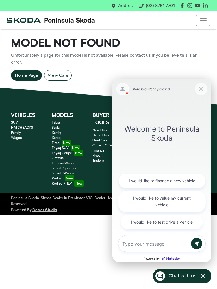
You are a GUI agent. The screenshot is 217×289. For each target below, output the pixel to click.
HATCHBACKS (22, 128)
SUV (14, 122)
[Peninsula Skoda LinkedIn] (206, 5)
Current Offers (103, 145)
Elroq (56, 143)
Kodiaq (57, 178)
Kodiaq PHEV (62, 183)
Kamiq (56, 133)
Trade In (98, 161)
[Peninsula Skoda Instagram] (191, 5)
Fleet (96, 155)
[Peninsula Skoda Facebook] (183, 5)
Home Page (26, 75)
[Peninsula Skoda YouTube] (199, 5)
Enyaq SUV (60, 148)
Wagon (16, 138)
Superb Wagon (63, 173)
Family (16, 133)
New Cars (99, 130)
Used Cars (99, 140)
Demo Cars (100, 135)
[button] (203, 20)
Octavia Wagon (63, 163)
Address (126, 5)
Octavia (58, 158)
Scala (56, 128)
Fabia (56, 122)
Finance (98, 150)
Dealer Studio (44, 209)
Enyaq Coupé (62, 153)
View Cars (58, 75)
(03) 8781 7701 (160, 5)
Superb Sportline (64, 168)
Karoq (56, 138)
